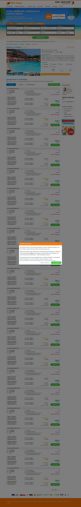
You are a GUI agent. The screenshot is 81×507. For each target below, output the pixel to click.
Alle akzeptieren (56, 262)
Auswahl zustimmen (44, 262)
